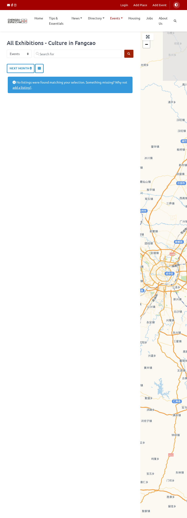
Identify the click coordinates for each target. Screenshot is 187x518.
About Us (163, 20)
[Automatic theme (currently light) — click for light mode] (176, 5)
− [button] (146, 44)
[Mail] (9, 5)
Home (38, 18)
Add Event (159, 5)
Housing (134, 18)
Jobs (149, 18)
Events (115, 18)
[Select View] (39, 68)
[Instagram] (15, 5)
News (76, 18)
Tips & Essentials (56, 20)
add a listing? (22, 87)
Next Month (20, 68)
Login (124, 5)
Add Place (140, 5)
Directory (95, 18)
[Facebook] (12, 5)
